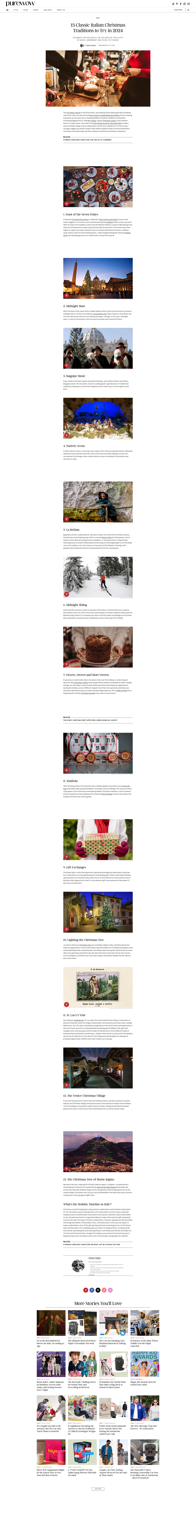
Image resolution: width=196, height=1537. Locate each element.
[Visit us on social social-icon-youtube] (188, 4)
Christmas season (74, 113)
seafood (109, 222)
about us (61, 10)
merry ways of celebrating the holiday (104, 115)
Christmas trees (85, 945)
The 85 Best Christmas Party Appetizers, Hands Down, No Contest (90, 720)
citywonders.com (100, 314)
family (36, 10)
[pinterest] (49, 103)
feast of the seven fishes (108, 220)
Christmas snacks (109, 121)
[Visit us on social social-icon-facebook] (181, 4)
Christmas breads (88, 693)
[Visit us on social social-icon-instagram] (184, 4)
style (16, 10)
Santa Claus (107, 537)
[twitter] (3, 37)
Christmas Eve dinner (80, 220)
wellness (48, 10)
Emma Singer (91, 45)
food (25, 10)
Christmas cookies (81, 683)
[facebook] (3, 32)
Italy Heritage (106, 794)
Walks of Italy (121, 691)
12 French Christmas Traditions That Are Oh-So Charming (87, 140)
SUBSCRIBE (178, 10)
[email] (3, 48)
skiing (93, 121)
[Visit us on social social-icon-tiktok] (173, 4)
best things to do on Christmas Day (107, 123)
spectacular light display (106, 1187)
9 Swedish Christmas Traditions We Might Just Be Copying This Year (91, 1244)
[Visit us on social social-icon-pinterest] (177, 4)
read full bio (92, 1274)
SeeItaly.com (79, 1020)
